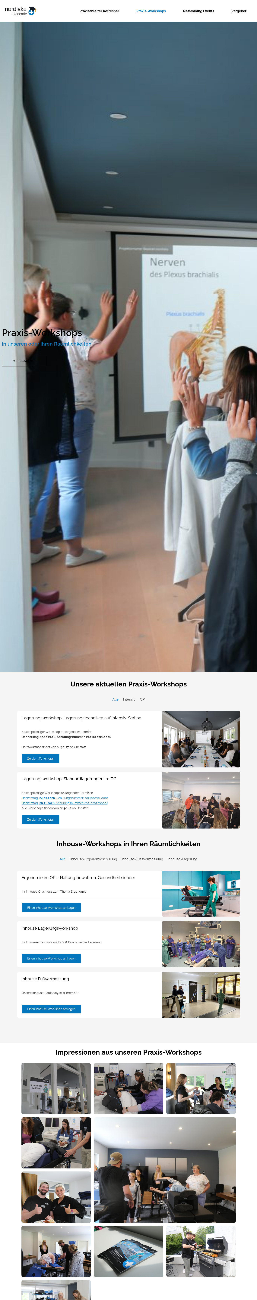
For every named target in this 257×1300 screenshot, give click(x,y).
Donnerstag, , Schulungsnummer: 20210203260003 (65, 798)
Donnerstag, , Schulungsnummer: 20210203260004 (65, 803)
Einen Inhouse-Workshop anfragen (51, 908)
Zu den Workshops (40, 758)
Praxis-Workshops (151, 11)
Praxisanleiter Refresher (99, 11)
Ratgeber (238, 11)
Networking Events (198, 11)
